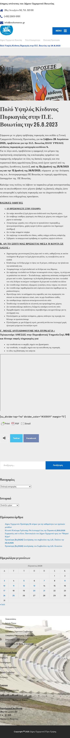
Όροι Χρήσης (51, 731)
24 (4, 595)
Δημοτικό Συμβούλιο (8, 667)
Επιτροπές (4, 677)
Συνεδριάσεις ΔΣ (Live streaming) (19, 644)
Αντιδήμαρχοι (5, 662)
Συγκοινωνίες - (6, 700)
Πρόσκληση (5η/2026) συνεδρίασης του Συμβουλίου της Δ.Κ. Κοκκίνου (33, 546)
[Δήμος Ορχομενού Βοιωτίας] (17, 30)
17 (4, 591)
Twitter (16, 438)
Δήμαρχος (4, 657)
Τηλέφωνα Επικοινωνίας (9, 690)
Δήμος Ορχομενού (37, 731)
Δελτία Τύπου (10, 623)
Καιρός (25, 700)
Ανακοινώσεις (10, 619)
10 (4, 586)
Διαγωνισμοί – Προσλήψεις (16, 639)
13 (34, 586)
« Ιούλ (2, 604)
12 (24, 586)
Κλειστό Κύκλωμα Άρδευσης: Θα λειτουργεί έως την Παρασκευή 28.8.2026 (35, 530)
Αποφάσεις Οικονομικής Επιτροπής (19, 635)
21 (44, 591)
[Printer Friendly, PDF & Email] (16, 423)
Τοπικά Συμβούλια (7, 672)
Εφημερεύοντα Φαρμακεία (10, 695)
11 (13, 586)
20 (34, 591)
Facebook (31, 438)
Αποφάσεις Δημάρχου (13, 627)
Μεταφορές (16, 700)
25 (14, 595)
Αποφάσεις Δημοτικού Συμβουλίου (19, 631)
